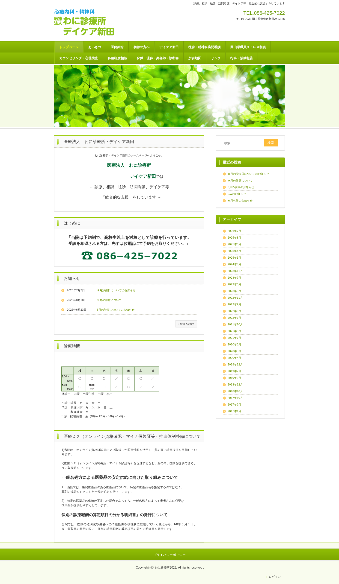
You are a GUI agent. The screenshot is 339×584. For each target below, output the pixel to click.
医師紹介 (117, 47)
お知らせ (72, 278)
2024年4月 (234, 264)
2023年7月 (234, 277)
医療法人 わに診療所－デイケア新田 (87, 22)
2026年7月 (234, 231)
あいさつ (94, 47)
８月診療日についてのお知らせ (116, 290)
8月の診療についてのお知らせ (115, 309)
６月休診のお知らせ (240, 200)
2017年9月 (234, 404)
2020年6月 (234, 344)
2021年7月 (234, 337)
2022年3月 (234, 317)
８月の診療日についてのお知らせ (248, 173)
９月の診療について (109, 300)
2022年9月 (234, 304)
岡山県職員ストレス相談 (248, 47)
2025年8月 (234, 237)
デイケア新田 (169, 47)
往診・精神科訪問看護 (204, 47)
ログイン (275, 576)
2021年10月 (235, 324)
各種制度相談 (117, 58)
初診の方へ (142, 47)
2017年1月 (234, 411)
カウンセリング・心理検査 (78, 58)
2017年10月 (235, 398)
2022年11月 (235, 297)
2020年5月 (234, 351)
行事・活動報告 (241, 58)
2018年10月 (235, 391)
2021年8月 (234, 331)
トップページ (69, 47)
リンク (216, 58)
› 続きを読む (186, 324)
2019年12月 (235, 364)
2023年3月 (234, 291)
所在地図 (194, 58)
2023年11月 (235, 271)
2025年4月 (234, 251)
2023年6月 (234, 284)
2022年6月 (234, 311)
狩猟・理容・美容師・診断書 (158, 58)
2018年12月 (235, 384)
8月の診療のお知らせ (241, 187)
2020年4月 (234, 357)
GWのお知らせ (237, 194)
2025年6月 (234, 244)
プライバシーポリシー (169, 554)
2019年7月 (234, 371)
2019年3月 (234, 378)
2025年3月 (234, 257)
